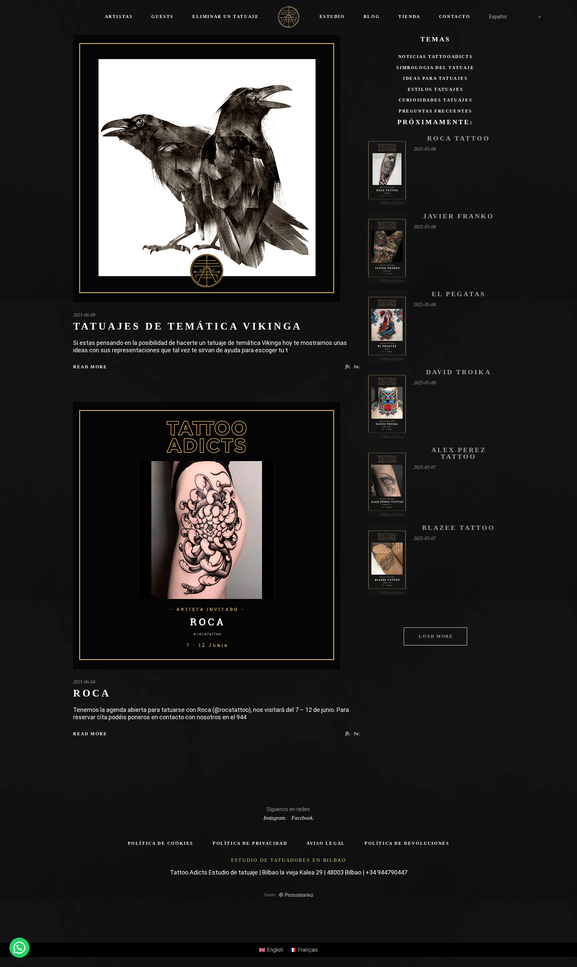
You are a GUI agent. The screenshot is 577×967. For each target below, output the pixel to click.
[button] (19, 948)
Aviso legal (326, 843)
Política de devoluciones (407, 843)
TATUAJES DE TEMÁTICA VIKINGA (187, 326)
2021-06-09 (84, 315)
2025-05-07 (425, 467)
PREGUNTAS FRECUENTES (435, 111)
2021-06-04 (84, 682)
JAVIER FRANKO (458, 216)
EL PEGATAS (459, 294)
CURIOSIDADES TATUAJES (435, 100)
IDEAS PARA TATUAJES (435, 78)
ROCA (92, 693)
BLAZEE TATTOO (458, 527)
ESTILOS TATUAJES (435, 89)
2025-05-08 (425, 149)
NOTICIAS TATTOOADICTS (435, 56)
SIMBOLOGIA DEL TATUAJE (435, 67)
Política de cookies (160, 843)
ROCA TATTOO (458, 138)
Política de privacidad (250, 843)
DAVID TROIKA (458, 372)
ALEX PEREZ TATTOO (458, 453)
